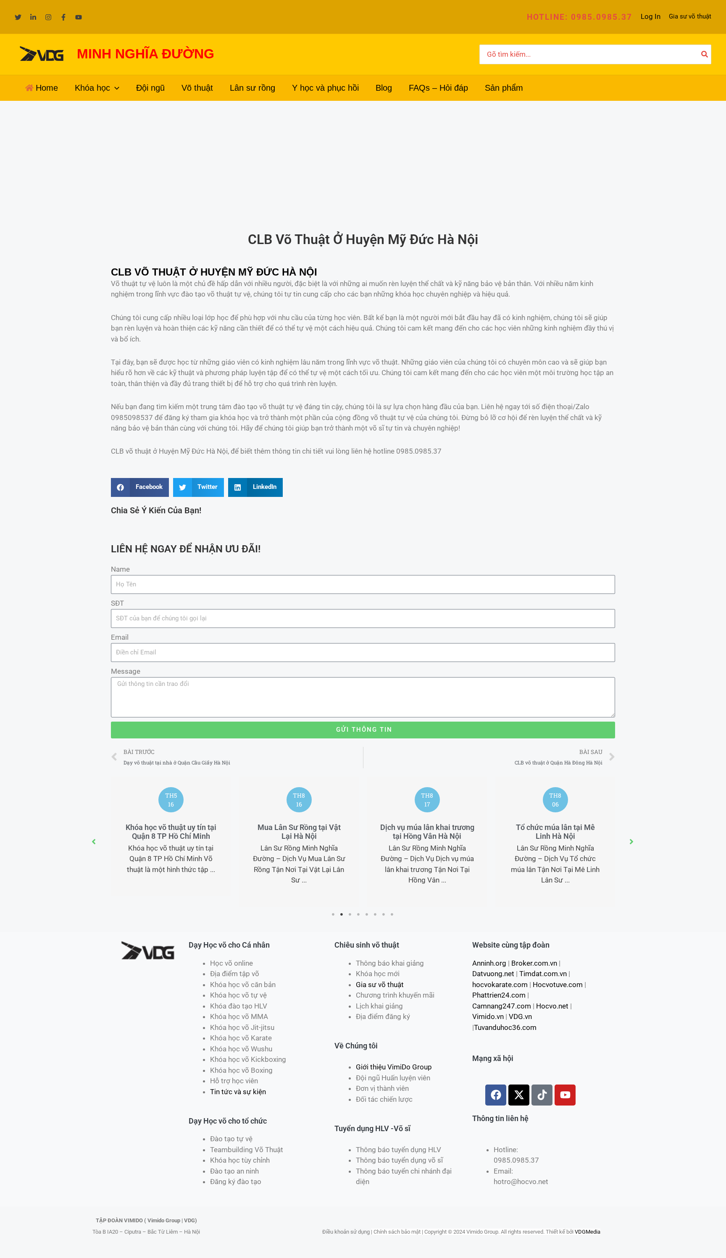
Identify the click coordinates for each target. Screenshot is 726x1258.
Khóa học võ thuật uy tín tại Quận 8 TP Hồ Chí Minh (171, 832)
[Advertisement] (363, 164)
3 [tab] (350, 914)
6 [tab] (375, 914)
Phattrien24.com (499, 995)
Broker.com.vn (534, 963)
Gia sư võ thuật (690, 16)
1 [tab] (333, 914)
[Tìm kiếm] (705, 54)
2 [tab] (342, 914)
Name (120, 569)
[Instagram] (48, 17)
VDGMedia (587, 1232)
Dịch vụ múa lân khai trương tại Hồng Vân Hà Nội (427, 832)
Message (125, 671)
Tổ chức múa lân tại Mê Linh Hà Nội (555, 832)
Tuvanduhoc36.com (505, 1027)
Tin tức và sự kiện (238, 1091)
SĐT (117, 603)
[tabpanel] (171, 836)
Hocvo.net (552, 1006)
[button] (579, 17)
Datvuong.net (493, 973)
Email (120, 637)
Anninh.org (489, 963)
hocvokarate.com (500, 984)
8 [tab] (392, 914)
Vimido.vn (488, 1016)
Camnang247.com (501, 1006)
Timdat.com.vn (543, 973)
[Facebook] (63, 17)
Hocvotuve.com (558, 984)
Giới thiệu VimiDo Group (394, 1067)
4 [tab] (359, 914)
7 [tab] (384, 914)
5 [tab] (367, 914)
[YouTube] (78, 17)
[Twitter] (18, 17)
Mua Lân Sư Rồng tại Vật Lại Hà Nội (299, 832)
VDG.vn (520, 1016)
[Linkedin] (33, 17)
